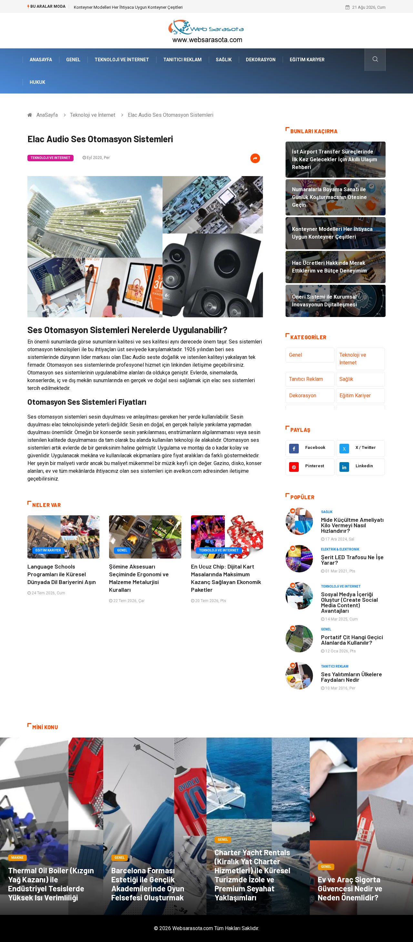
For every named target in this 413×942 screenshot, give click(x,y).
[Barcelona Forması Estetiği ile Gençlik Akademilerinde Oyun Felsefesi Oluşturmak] (154, 826)
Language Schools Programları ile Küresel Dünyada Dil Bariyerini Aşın (61, 574)
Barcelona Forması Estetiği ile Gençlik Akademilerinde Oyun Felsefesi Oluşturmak (147, 884)
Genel (73, 59)
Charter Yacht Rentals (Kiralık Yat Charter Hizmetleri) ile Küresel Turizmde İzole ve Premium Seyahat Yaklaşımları (252, 875)
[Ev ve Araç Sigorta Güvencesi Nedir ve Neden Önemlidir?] (361, 826)
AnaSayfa (41, 59)
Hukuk (37, 82)
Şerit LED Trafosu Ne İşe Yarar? (352, 559)
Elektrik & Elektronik (340, 549)
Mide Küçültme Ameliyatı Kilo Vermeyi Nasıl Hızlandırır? (352, 525)
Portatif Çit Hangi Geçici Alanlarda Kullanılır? (352, 639)
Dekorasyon (261, 59)
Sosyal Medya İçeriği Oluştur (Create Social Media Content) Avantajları (349, 602)
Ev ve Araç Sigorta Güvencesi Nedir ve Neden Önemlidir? (350, 888)
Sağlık (224, 59)
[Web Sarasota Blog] (206, 30)
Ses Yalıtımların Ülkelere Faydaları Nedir (351, 676)
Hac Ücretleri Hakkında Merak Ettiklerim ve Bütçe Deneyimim (130, 7)
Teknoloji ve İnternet (122, 59)
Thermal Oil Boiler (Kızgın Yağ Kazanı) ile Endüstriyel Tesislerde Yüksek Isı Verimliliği (51, 884)
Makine (17, 857)
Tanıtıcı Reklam (182, 59)
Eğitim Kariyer (307, 59)
